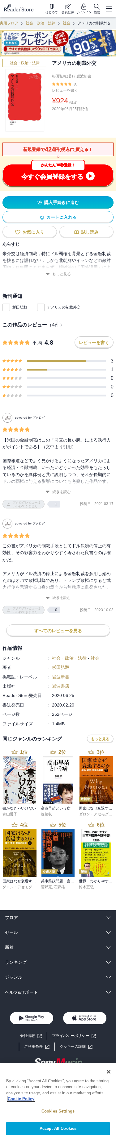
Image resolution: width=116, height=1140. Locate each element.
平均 (37, 343)
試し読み (90, 232)
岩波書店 (60, 686)
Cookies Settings (58, 1111)
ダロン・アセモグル (95, 814)
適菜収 (46, 814)
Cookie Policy (21, 1098)
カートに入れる (61, 217)
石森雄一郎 (63, 887)
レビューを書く (65, 90)
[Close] (108, 1072)
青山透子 (9, 814)
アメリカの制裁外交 (63, 307)
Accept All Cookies (58, 1128)
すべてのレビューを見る (58, 630)
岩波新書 (83, 76)
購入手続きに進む (61, 202)
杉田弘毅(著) (62, 76)
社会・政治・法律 (40, 23)
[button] (76, 1047)
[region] (58, 1101)
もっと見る (61, 274)
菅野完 (46, 887)
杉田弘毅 (19, 307)
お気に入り (33, 232)
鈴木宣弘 (86, 887)
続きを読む (61, 492)
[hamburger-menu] (109, 9)
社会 (66, 23)
